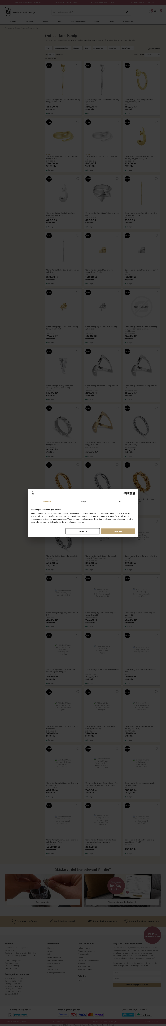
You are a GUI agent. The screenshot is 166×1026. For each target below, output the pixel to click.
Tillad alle (118, 531)
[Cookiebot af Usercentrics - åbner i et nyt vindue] (124, 493)
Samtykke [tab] (46, 501)
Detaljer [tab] (83, 501)
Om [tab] (119, 501)
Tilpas (81, 531)
